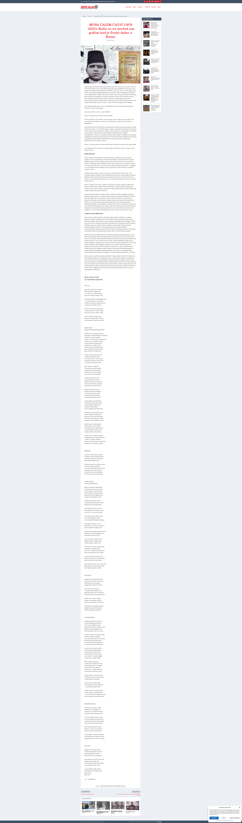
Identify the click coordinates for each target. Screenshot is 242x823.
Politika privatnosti (226, 820)
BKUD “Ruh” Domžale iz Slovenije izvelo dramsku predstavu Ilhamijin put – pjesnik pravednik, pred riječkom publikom (155, 98)
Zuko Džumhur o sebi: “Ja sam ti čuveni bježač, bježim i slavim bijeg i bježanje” (103, 812)
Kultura (154, 7)
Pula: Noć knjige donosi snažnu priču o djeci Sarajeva (88, 811)
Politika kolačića (219, 820)
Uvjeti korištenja (150, 821)
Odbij (224, 818)
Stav (93, 181)
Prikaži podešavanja (234, 818)
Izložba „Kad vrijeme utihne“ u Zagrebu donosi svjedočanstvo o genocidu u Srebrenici (155, 43)
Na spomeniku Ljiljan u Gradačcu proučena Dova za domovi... (103, 1)
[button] (239, 807)
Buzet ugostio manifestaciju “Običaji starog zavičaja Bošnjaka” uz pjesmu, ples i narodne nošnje (155, 25)
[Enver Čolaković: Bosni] (132, 805)
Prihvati (214, 818)
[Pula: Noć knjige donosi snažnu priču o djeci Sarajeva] (88, 805)
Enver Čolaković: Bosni (130, 811)
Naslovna (128, 7)
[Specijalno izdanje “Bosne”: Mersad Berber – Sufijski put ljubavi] (118, 805)
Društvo (147, 7)
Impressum (231, 820)
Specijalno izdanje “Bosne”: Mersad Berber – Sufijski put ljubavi (117, 811)
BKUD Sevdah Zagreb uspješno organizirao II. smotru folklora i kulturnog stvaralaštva (155, 108)
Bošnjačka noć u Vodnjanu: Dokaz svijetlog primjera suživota (154, 52)
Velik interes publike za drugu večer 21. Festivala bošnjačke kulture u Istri (155, 61)
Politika (140, 7)
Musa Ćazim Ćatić (92, 779)
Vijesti (134, 7)
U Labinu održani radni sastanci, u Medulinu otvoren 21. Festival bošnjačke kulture (155, 70)
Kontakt (136, 821)
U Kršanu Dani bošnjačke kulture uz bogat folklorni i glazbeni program (155, 33)
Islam (159, 7)
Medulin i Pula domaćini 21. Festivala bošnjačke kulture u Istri (155, 78)
